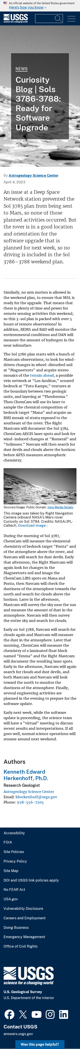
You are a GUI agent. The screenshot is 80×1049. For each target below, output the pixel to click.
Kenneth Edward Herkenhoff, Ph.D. (26, 775)
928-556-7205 (30, 802)
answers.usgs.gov (18, 1034)
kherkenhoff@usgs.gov (36, 797)
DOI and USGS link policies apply (31, 880)
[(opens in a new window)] (9, 1014)
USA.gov (11, 899)
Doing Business (16, 928)
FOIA (8, 842)
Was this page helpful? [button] (40, 1044)
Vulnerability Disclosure (23, 909)
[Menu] (71, 18)
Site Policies (14, 852)
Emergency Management (24, 937)
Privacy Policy (15, 861)
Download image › (33, 525)
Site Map (11, 871)
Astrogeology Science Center (33, 175)
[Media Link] (40, 486)
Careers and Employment (25, 918)
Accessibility (14, 833)
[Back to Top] (64, 1033)
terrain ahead (42, 375)
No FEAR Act (14, 890)
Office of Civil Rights (21, 946)
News (22, 69)
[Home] (16, 22)
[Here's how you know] (40, 5)
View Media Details (60, 507)
